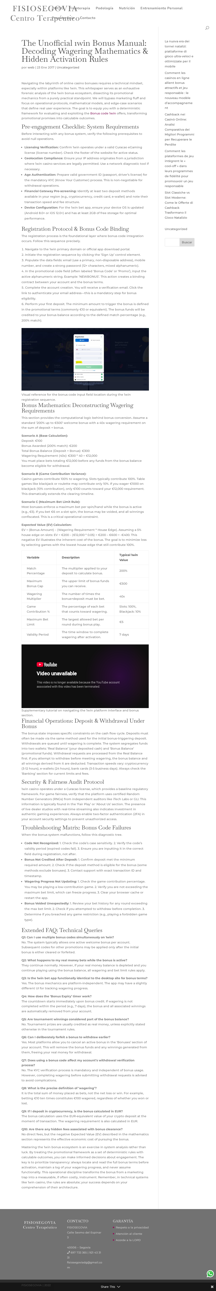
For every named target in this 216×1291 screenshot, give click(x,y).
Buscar (187, 242)
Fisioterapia (79, 9)
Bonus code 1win (103, 113)
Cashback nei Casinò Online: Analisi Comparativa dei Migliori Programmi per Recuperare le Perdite (179, 129)
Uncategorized (68, 67)
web (31, 67)
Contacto (88, 18)
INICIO (58, 9)
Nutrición (127, 9)
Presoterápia (63, 18)
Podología (104, 9)
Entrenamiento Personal (161, 9)
